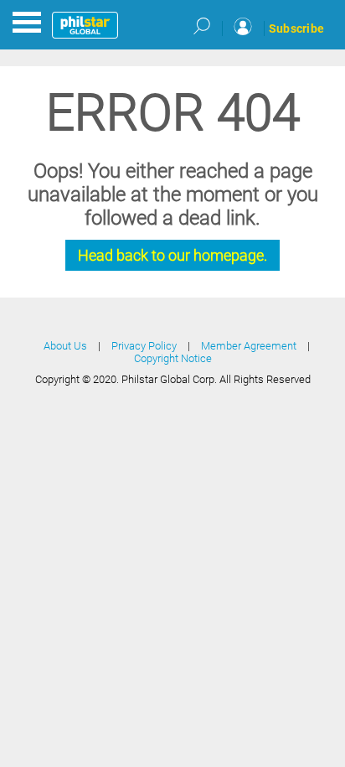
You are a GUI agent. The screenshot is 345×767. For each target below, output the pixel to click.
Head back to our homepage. (172, 255)
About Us (65, 345)
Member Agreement (248, 345)
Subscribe (296, 28)
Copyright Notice (173, 358)
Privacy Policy (144, 345)
